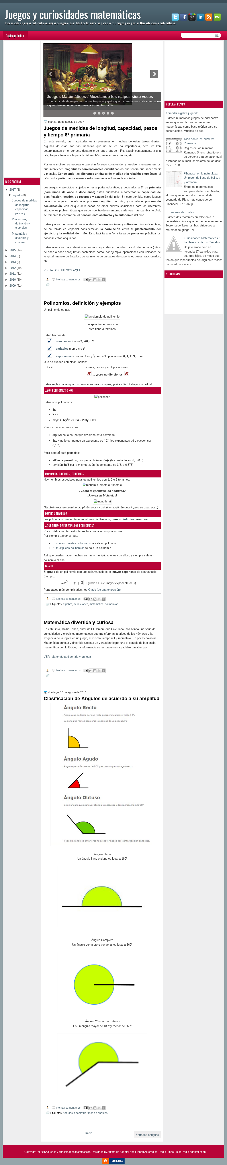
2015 (13, 250)
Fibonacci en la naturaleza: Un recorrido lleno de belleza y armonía (202, 178)
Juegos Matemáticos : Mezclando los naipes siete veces (100, 96)
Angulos (68, 1112)
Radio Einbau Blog (170, 1152)
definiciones (81, 604)
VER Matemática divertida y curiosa (67, 656)
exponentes (64, 356)
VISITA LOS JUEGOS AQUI (62, 270)
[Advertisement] (193, 70)
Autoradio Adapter (118, 1152)
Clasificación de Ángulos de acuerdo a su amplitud (101, 698)
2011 (13, 273)
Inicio (88, 1133)
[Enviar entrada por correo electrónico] (85, 279)
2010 (13, 279)
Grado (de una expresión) (104, 589)
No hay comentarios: (69, 279)
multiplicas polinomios (70, 548)
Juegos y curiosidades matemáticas (68, 1152)
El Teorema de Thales (180, 212)
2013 (13, 262)
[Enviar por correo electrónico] (90, 280)
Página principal (15, 35)
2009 (13, 285)
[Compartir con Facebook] (103, 280)
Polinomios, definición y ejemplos (82, 303)
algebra (67, 604)
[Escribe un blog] (95, 280)
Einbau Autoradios (146, 1152)
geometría (80, 1112)
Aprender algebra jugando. (182, 113)
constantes (63, 341)
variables (62, 348)
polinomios (111, 604)
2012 (13, 268)
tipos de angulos (98, 1112)
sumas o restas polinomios (73, 543)
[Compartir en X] (99, 280)
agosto (17, 195)
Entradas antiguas (147, 1134)
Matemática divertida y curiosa (79, 622)
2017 (13, 189)
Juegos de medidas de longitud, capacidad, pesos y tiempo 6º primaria (100, 131)
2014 (13, 256)
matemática (97, 604)
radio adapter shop (194, 1152)
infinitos (129, 519)
